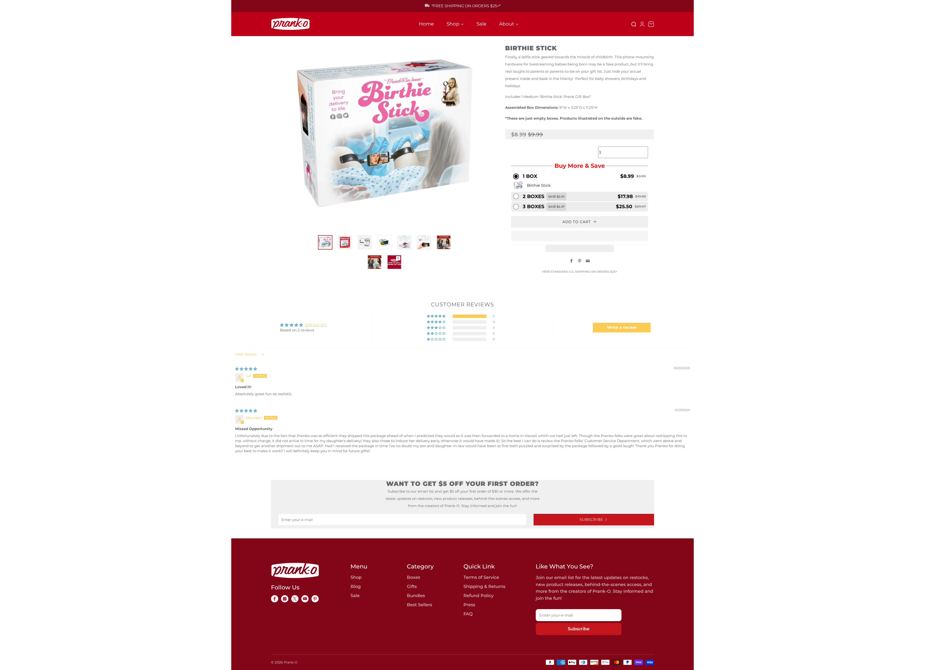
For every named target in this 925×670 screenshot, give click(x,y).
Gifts (412, 586)
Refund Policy (478, 595)
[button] (580, 176)
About (506, 24)
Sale (481, 24)
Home (426, 24)
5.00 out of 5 (316, 325)
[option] (382, 133)
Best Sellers (419, 604)
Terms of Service (481, 577)
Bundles (416, 595)
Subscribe (591, 519)
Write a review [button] (622, 327)
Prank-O (290, 662)
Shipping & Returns (484, 586)
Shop (453, 24)
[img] (246, 369)
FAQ (468, 614)
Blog (355, 586)
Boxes (413, 577)
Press (469, 604)
